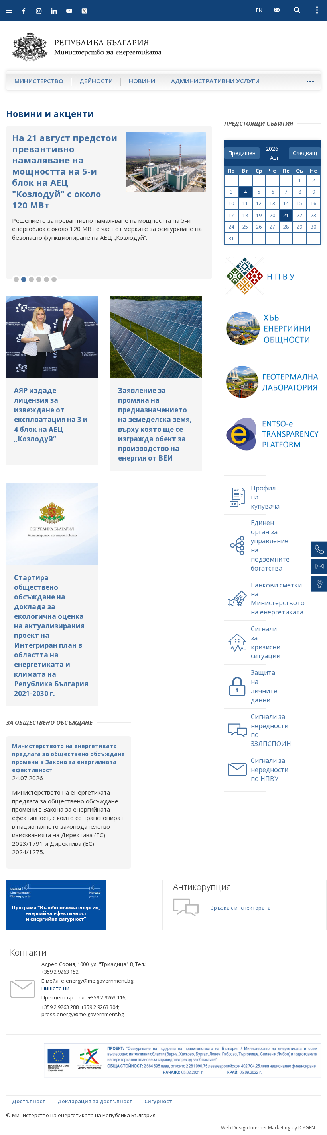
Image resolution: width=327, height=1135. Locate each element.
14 (286, 203)
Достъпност (28, 1101)
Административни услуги (215, 81)
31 (231, 238)
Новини (142, 81)
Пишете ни (55, 988)
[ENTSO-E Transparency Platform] (274, 441)
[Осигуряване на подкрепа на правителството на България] (182, 1060)
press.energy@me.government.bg (82, 1014)
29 (299, 227)
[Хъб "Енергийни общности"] (274, 335)
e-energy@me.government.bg (97, 980)
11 (245, 203)
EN (259, 10)
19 (259, 215)
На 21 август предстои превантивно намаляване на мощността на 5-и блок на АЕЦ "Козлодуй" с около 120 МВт (64, 171)
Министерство (38, 81)
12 (259, 203)
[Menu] (310, 81)
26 (259, 227)
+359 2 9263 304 (99, 1007)
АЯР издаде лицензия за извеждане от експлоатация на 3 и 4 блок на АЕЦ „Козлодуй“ (51, 414)
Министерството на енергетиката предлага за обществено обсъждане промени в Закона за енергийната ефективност (68, 758)
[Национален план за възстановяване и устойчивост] (274, 282)
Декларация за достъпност (94, 1101)
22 (299, 215)
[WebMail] (277, 10)
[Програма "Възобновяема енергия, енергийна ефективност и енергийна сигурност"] (56, 904)
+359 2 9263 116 (106, 997)
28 (286, 227)
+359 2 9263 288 (60, 1007)
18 (245, 215)
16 (313, 203)
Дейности (96, 81)
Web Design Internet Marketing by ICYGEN (268, 1127)
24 (231, 227)
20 (272, 215)
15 (299, 203)
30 (313, 227)
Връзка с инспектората (241, 907)
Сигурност (158, 1101)
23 (313, 215)
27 (272, 227)
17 (231, 215)
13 (272, 203)
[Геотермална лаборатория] (274, 388)
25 (245, 227)
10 (231, 203)
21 (286, 215)
